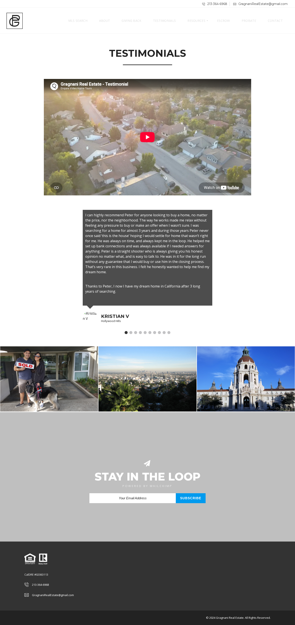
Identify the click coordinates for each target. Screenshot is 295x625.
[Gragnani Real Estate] (14, 21)
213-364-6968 (216, 4)
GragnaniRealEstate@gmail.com (263, 4)
